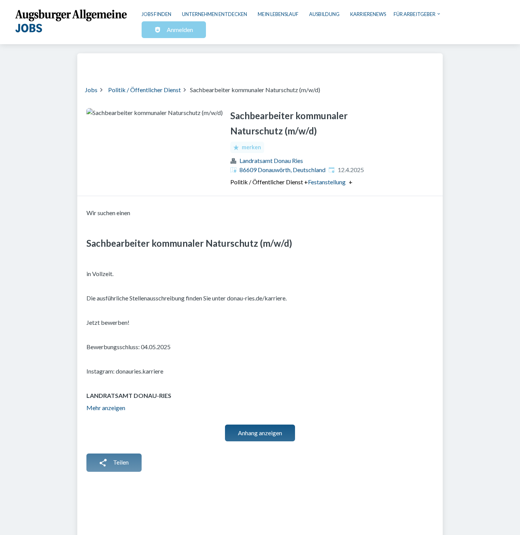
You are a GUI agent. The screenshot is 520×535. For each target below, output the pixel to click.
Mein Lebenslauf (278, 14)
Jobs (91, 89)
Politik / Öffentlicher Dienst (144, 89)
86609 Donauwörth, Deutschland (282, 169)
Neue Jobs (373, 64)
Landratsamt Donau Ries (271, 160)
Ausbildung (324, 14)
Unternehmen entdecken (214, 14)
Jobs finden (156, 14)
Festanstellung (327, 182)
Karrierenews (368, 14)
